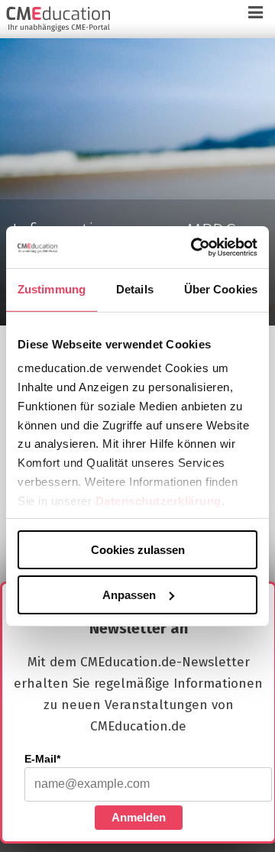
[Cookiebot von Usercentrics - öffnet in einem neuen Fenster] (194, 247)
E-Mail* (42, 759)
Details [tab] (135, 289)
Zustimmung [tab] (52, 289)
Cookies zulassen (138, 549)
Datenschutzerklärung (158, 500)
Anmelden (139, 817)
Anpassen (129, 594)
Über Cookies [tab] (220, 289)
